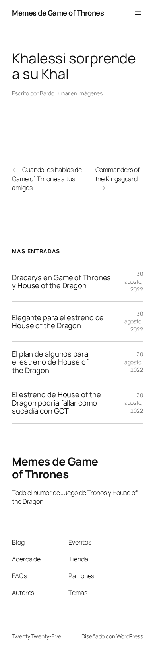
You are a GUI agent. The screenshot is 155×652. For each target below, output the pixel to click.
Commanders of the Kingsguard (117, 174)
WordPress (129, 636)
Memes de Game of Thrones (58, 13)
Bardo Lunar (55, 93)
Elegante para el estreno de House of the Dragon (58, 321)
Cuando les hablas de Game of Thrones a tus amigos (47, 178)
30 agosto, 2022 (133, 281)
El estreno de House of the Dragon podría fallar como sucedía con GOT (56, 402)
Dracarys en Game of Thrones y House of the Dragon (61, 281)
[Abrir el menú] (138, 13)
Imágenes (90, 93)
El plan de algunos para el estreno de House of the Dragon (50, 362)
